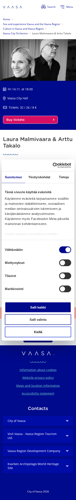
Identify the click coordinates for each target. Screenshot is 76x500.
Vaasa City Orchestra (15, 33)
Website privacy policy (38, 378)
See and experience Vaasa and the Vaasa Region (31, 24)
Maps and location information (38, 386)
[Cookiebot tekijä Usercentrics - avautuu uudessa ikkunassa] (53, 165)
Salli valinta (38, 319)
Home (6, 19)
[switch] (65, 262)
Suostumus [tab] (13, 177)
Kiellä (38, 332)
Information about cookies (38, 370)
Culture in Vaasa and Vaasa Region (23, 28)
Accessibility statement (38, 393)
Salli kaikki (38, 307)
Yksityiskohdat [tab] (39, 177)
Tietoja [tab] (64, 177)
